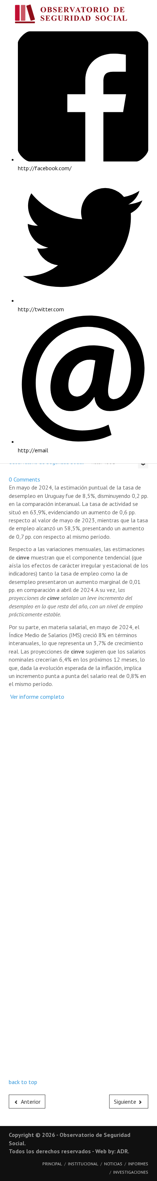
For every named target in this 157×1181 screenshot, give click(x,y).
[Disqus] (78, 796)
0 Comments (24, 479)
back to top (23, 1081)
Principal (52, 1163)
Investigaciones (130, 1172)
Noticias (113, 1163)
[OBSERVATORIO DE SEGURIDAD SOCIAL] (78, 15)
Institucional (83, 1163)
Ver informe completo (36, 696)
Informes (138, 1163)
